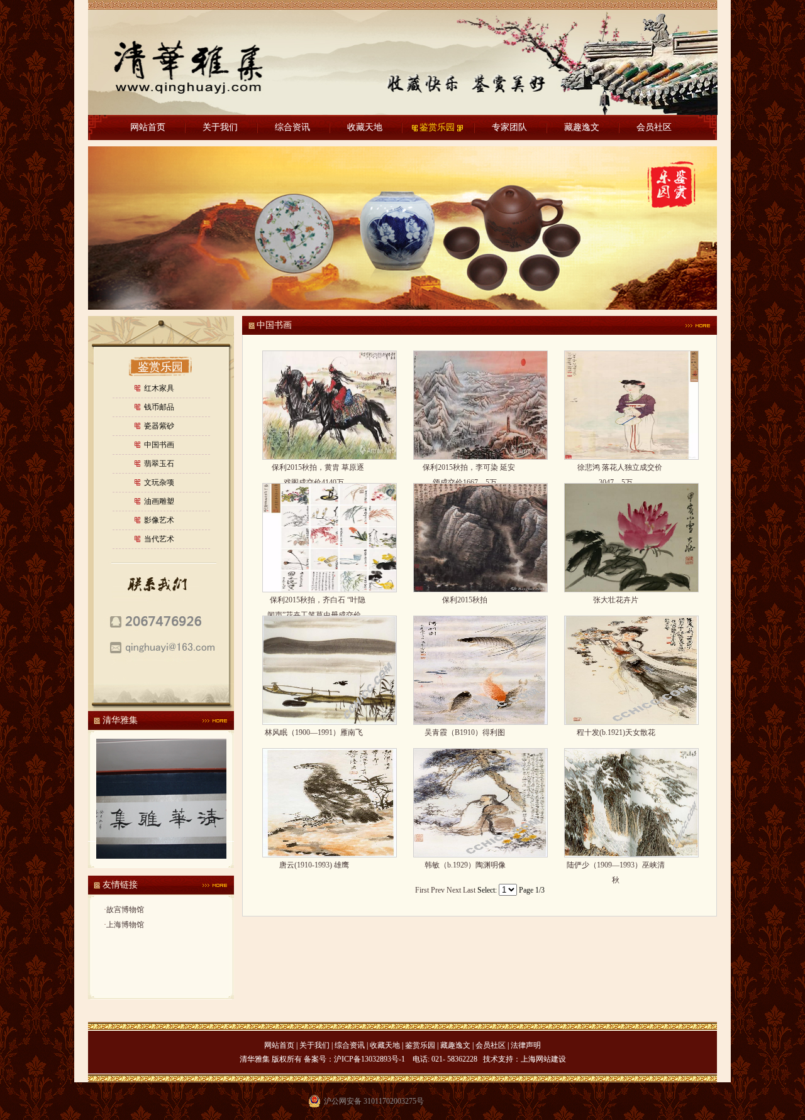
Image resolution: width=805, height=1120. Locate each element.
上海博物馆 (125, 924)
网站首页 (147, 127)
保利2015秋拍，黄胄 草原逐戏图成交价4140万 (314, 469)
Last (469, 890)
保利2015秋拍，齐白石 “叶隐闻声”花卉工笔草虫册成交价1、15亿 (313, 601)
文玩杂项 (159, 482)
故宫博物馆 (125, 909)
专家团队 (509, 127)
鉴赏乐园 (437, 127)
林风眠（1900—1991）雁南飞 (314, 732)
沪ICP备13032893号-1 (369, 1059)
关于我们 (220, 127)
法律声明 (526, 1045)
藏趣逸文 (581, 127)
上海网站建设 (543, 1059)
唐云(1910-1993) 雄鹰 (314, 865)
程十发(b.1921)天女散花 (616, 732)
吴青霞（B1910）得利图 (465, 732)
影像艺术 (159, 520)
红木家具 (159, 388)
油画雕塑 (159, 501)
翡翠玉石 (159, 463)
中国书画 (159, 444)
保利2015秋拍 (464, 599)
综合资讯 (292, 127)
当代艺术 (159, 539)
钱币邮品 (159, 407)
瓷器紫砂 (159, 425)
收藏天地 (364, 127)
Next (454, 890)
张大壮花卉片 (615, 599)
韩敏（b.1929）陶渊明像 (465, 865)
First (422, 890)
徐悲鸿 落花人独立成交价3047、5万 (616, 469)
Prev (438, 890)
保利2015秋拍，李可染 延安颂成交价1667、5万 (465, 469)
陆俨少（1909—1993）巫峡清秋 (616, 867)
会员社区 (654, 127)
